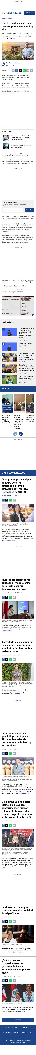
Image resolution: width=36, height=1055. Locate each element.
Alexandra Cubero (14, 63)
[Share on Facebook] (16, 70)
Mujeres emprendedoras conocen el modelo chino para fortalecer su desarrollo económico (16, 584)
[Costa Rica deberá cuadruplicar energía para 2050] (6, 146)
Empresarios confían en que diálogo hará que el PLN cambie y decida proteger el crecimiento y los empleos (16, 739)
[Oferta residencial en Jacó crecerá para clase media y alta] (18, 51)
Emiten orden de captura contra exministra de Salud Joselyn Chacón (17, 910)
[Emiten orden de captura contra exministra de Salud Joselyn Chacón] (18, 934)
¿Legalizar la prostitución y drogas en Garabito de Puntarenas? (6, 419)
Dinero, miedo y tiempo (26, 343)
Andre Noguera (7, 655)
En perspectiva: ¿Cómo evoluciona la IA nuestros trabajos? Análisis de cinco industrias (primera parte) (26, 333)
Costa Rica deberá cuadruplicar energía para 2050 (21, 146)
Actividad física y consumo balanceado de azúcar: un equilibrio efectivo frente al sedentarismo (17, 647)
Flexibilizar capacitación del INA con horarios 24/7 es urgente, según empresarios (21, 137)
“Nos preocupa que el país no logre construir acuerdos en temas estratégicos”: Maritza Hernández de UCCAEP (17, 486)
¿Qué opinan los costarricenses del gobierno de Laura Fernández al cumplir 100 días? (16, 966)
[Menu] (3, 13)
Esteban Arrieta (7, 495)
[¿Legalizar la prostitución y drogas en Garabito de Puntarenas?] (7, 403)
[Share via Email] (27, 70)
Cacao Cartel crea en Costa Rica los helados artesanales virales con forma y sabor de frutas (26, 367)
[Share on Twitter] (20, 70)
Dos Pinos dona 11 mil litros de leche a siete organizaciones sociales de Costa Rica (26, 356)
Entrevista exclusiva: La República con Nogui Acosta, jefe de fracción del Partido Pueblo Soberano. (19, 422)
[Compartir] (31, 70)
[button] (29, 13)
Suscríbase (27, 1033)
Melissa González (8, 592)
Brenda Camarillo (8, 821)
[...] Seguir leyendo (10, 540)
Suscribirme (29, 210)
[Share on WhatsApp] (24, 70)
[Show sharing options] (33, 315)
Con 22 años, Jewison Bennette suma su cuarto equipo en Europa (26, 378)
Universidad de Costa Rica (9, 627)
